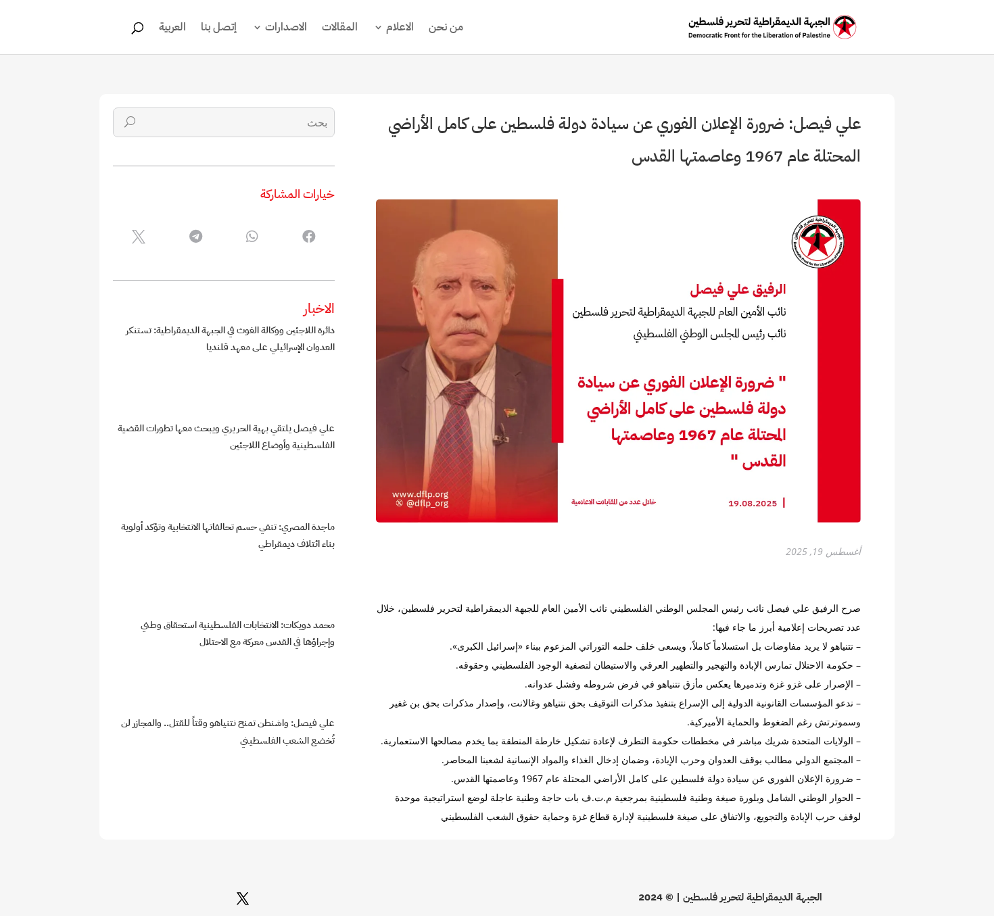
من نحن (446, 28)
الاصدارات (286, 28)
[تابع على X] (243, 898)
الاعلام (400, 28)
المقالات (340, 28)
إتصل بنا (219, 28)
